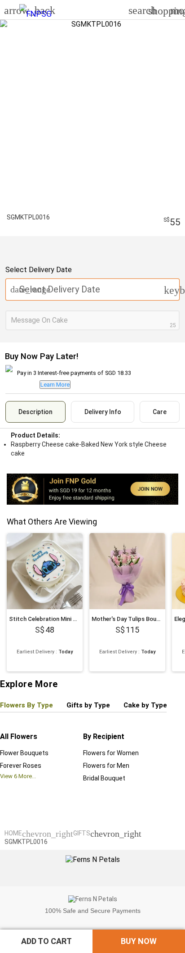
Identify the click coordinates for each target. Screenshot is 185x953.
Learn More (55, 384)
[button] (46, 941)
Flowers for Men (106, 765)
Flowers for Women (111, 753)
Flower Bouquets (24, 753)
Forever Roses (20, 765)
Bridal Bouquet (104, 778)
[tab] (35, 412)
